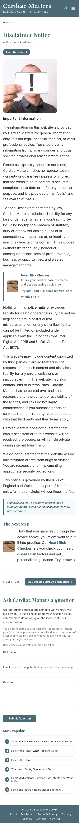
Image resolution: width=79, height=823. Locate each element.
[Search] (65, 8)
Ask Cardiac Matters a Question (48, 581)
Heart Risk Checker (35, 275)
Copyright (67, 814)
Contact (41, 818)
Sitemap (27, 818)
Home (6, 22)
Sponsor (55, 818)
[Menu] (73, 9)
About (13, 814)
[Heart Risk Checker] (9, 547)
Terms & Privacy (47, 814)
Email (38, 667)
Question (8, 682)
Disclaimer (27, 814)
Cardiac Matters (27, 6)
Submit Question (19, 718)
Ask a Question (15, 52)
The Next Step (16, 523)
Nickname (9, 652)
